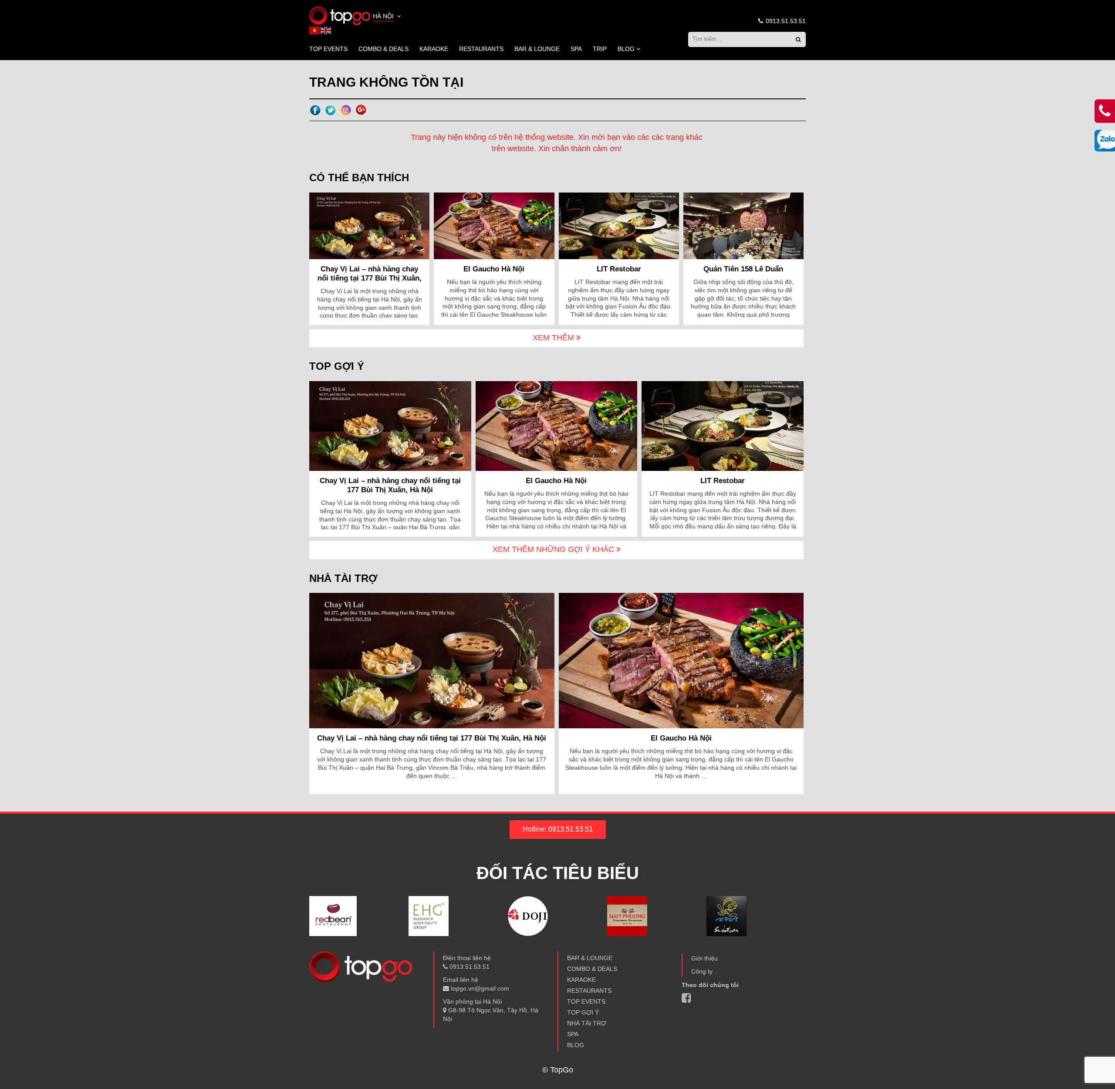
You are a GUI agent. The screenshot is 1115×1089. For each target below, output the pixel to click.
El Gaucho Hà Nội (493, 269)
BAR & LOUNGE (537, 48)
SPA (576, 48)
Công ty (702, 971)
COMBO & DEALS (383, 48)
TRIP (600, 48)
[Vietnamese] (315, 30)
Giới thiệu (704, 958)
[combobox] (387, 17)
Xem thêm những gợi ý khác (554, 549)
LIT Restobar (619, 269)
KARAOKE (433, 48)
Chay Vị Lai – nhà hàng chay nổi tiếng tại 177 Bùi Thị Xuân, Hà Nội (370, 278)
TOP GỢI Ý (583, 1012)
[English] (326, 30)
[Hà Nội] (339, 15)
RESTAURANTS (481, 48)
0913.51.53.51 (785, 20)
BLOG (626, 48)
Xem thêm (554, 337)
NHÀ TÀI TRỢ (586, 1023)
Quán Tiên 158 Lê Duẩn (743, 269)
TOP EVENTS (328, 48)
